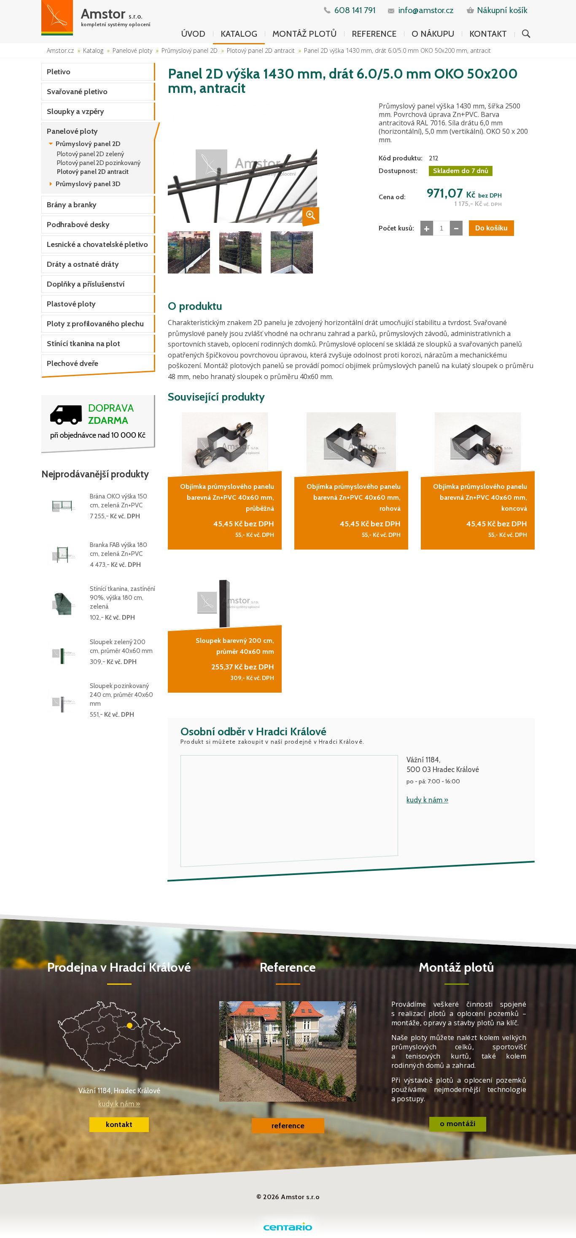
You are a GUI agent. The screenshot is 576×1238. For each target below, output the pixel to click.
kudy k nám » (427, 800)
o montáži (458, 1123)
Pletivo (58, 71)
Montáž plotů (304, 34)
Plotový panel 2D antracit (261, 50)
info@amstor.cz (426, 10)
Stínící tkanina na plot (83, 343)
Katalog (239, 34)
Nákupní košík (502, 10)
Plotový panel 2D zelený (90, 154)
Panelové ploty (132, 50)
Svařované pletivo (77, 91)
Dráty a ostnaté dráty (83, 264)
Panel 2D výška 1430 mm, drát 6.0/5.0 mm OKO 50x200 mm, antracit (397, 50)
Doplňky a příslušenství (85, 284)
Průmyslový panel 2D (189, 50)
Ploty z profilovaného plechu (95, 323)
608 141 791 (354, 10)
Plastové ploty (71, 304)
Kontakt (488, 34)
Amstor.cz (60, 50)
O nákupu (433, 34)
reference (288, 1125)
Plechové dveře (72, 363)
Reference (374, 34)
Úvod (193, 34)
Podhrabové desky (78, 224)
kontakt (119, 1124)
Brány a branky (72, 204)
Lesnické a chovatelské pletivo (97, 244)
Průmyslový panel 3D (88, 184)
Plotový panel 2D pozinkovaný (98, 163)
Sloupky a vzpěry (75, 111)
